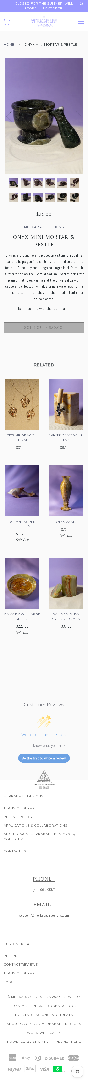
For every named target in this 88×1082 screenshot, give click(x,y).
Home (9, 44)
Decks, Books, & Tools (55, 1006)
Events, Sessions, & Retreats (44, 1015)
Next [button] (75, 116)
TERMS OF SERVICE (21, 973)
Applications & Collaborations (35, 825)
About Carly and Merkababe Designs (44, 1023)
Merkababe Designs (44, 227)
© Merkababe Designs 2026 (34, 997)
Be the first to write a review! (44, 758)
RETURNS (12, 956)
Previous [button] (12, 116)
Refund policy (18, 817)
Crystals (19, 1006)
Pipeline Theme (66, 1041)
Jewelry (72, 997)
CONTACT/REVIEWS (21, 964)
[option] (44, 116)
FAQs (9, 982)
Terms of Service (21, 808)
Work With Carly (44, 1032)
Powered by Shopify (28, 1041)
